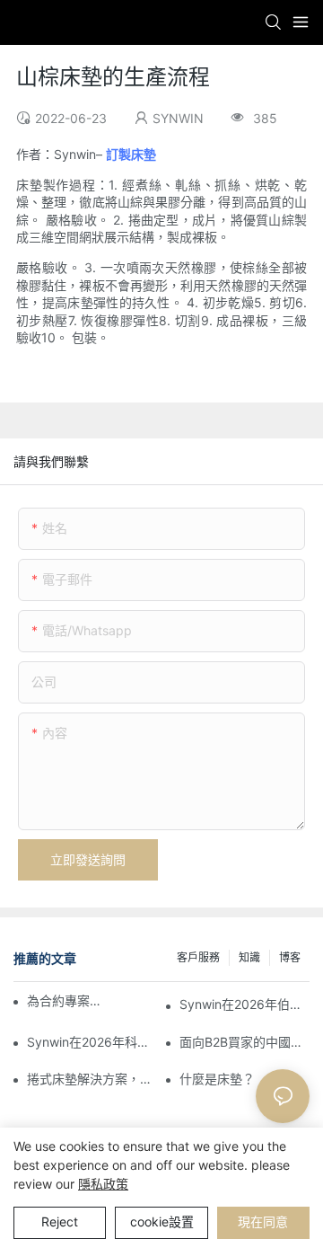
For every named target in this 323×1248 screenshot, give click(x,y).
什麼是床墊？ (217, 1078)
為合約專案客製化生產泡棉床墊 (68, 1000)
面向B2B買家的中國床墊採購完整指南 (244, 1041)
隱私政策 (103, 1183)
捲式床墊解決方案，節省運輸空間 (92, 1078)
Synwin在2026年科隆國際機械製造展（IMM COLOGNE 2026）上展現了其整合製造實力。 (92, 1041)
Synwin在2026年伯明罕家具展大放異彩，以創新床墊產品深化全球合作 (244, 1004)
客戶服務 (198, 957)
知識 (249, 957)
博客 (290, 957)
